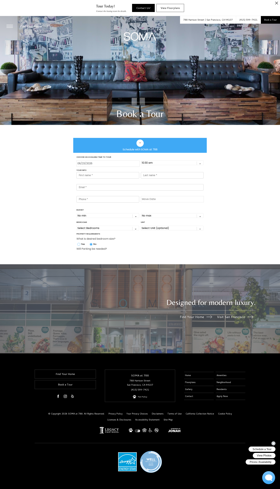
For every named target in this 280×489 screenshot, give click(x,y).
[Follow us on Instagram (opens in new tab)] (65, 397)
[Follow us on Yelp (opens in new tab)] (72, 397)
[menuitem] (199, 375)
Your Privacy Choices (137, 413)
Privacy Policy (115, 413)
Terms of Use (174, 413)
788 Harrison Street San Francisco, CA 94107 (140, 382)
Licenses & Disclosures (119, 419)
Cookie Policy (225, 413)
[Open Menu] (9, 26)
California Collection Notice (200, 413)
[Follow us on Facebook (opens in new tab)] (58, 397)
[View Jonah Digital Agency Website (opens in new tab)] (174, 430)
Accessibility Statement (147, 419)
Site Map (168, 419)
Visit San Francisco (231, 316)
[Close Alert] (276, 4)
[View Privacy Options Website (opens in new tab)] (137, 431)
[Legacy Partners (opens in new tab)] (109, 432)
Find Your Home (31, 26)
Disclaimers (157, 413)
